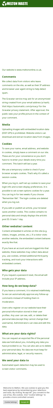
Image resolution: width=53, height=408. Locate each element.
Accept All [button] (24, 402)
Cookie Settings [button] (11, 402)
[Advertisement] (26, 38)
